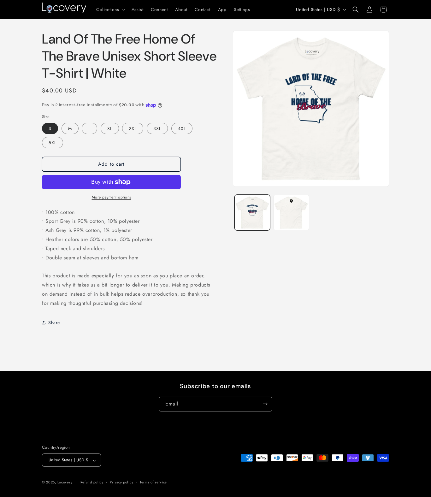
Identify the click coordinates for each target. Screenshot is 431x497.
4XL (182, 128)
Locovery (65, 482)
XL (109, 128)
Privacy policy (121, 482)
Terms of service (153, 482)
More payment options (111, 197)
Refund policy (91, 482)
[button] (110, 9)
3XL (157, 128)
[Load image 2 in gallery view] (291, 212)
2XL (133, 128)
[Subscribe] (265, 403)
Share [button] (54, 322)
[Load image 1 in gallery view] (252, 212)
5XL (52, 142)
